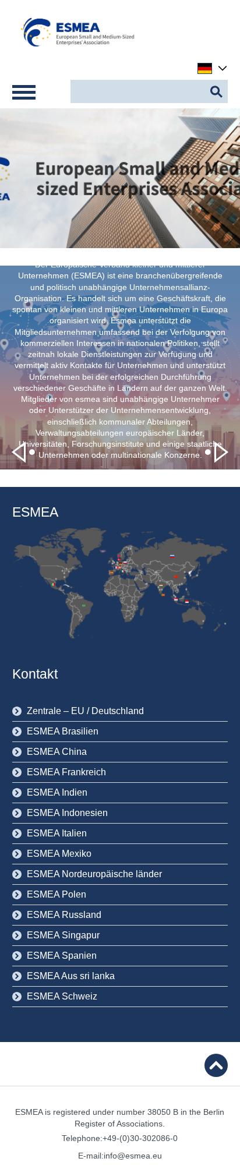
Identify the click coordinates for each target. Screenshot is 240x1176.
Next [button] (216, 452)
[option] (120, 367)
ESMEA (35, 512)
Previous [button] (23, 452)
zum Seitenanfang (216, 1065)
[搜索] (216, 91)
